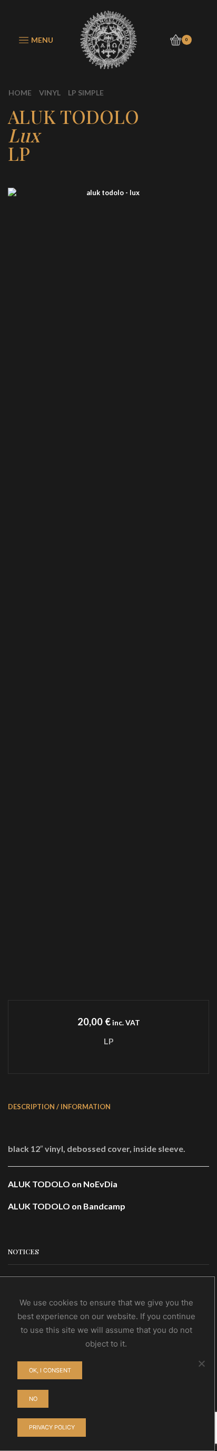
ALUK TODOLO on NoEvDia (62, 1184)
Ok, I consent (50, 1370)
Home (20, 92)
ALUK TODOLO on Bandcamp (66, 1206)
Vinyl (50, 92)
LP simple (86, 92)
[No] (201, 1363)
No (33, 1398)
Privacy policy (52, 1427)
